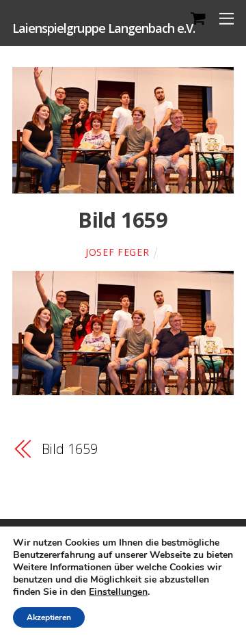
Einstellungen (118, 592)
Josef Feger (117, 251)
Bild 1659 (122, 219)
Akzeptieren (49, 617)
